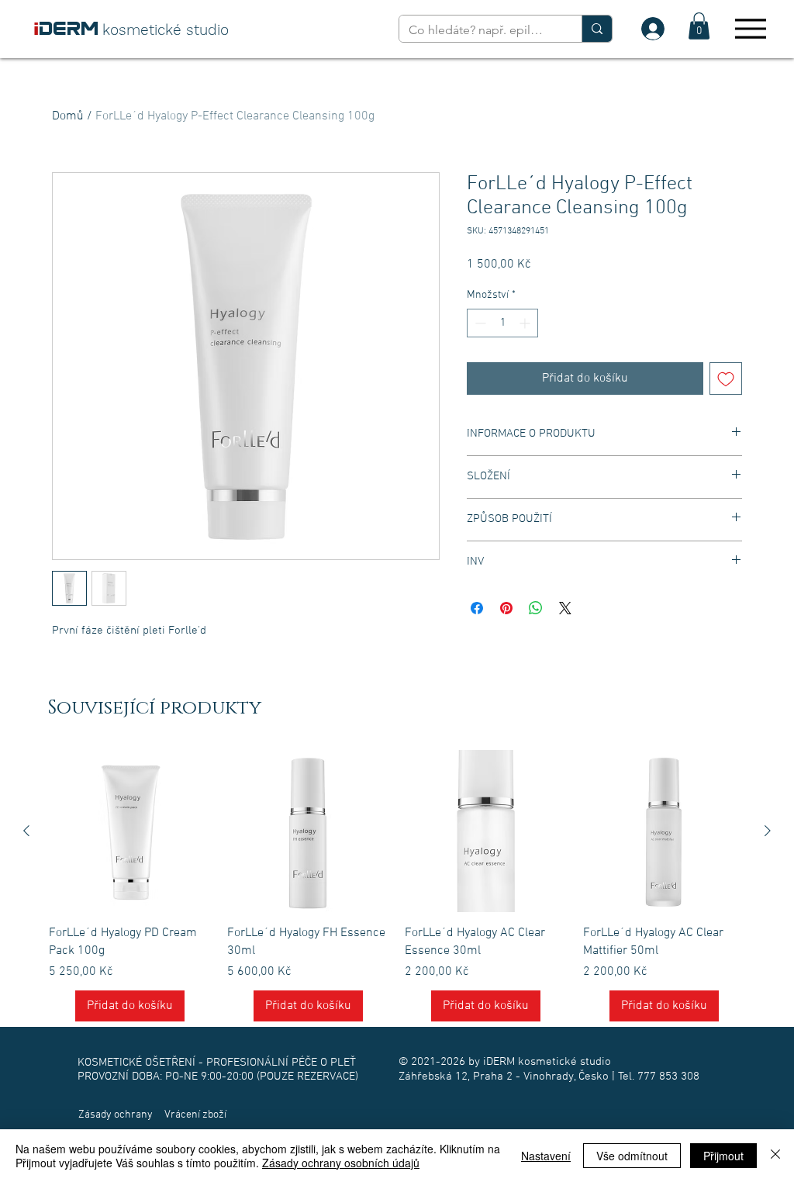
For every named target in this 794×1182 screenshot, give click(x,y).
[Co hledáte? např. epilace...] (597, 29)
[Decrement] (478, 323)
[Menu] (750, 28)
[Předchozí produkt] (26, 830)
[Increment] (526, 323)
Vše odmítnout (632, 1155)
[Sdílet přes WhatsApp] (535, 608)
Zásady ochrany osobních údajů (340, 1162)
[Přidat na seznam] (725, 378)
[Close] (775, 1156)
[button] (699, 26)
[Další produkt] (767, 830)
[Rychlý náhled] (130, 831)
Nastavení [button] (546, 1155)
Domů (68, 116)
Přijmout (723, 1155)
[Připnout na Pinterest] (506, 608)
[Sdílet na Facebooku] (477, 608)
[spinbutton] (502, 323)
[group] (397, 885)
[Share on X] (565, 608)
